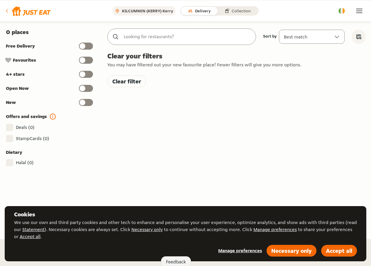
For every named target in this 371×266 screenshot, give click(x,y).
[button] (28, 11)
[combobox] (187, 36)
